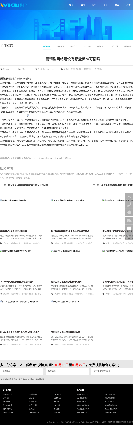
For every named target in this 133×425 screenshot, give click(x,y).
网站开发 (78, 344)
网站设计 (101, 46)
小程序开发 (6, 402)
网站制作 (36, 243)
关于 (106, 5)
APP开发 (60, 46)
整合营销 (114, 46)
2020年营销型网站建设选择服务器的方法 (70, 231)
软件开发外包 (7, 409)
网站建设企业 (99, 69)
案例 (83, 5)
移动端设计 (33, 402)
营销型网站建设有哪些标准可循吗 (15, 158)
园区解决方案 (109, 402)
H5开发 (56, 409)
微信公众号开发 (8, 412)
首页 (71, 5)
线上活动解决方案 (111, 409)
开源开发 (57, 412)
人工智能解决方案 (83, 409)
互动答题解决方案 (111, 405)
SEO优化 (74, 46)
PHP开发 (57, 402)
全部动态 (7, 45)
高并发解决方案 (82, 398)
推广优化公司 (39, 294)
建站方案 (128, 46)
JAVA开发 (57, 394)
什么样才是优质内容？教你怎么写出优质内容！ (22, 332)
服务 (94, 5)
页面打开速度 (28, 344)
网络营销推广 (88, 69)
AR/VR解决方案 (82, 394)
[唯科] (13, 5)
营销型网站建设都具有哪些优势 (65, 332)
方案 (117, 5)
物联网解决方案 (82, 412)
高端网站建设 (7, 394)
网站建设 (47, 46)
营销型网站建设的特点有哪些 (13, 231)
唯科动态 (87, 46)
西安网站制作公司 (119, 294)
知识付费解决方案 (83, 405)
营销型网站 (27, 243)
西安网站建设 (79, 243)
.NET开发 (57, 398)
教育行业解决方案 (111, 394)
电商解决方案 (81, 402)
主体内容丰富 (39, 344)
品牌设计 (32, 409)
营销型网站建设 (76, 69)
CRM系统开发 (34, 412)
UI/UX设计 (32, 398)
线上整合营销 (7, 405)
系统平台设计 (33, 405)
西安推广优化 (90, 243)
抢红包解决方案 (110, 398)
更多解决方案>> (110, 412)
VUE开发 (57, 405)
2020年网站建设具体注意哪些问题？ (17, 282)
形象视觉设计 (33, 394)
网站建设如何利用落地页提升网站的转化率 (28, 185)
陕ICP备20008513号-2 (101, 422)
